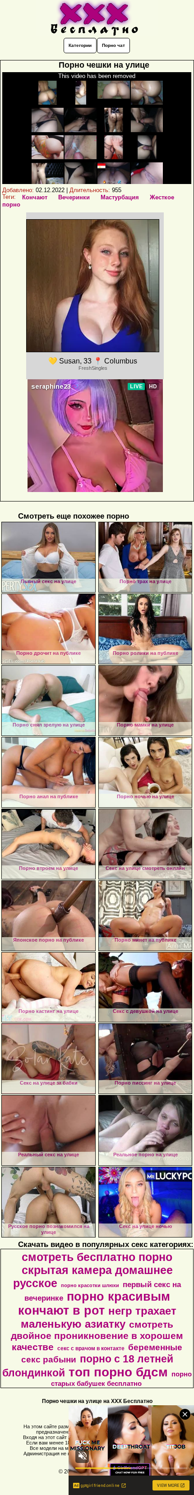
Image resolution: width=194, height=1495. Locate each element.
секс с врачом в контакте (91, 1348)
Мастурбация (120, 197)
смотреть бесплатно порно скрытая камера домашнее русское (93, 1270)
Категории (80, 45)
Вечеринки (74, 197)
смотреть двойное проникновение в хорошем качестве (97, 1335)
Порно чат (113, 45)
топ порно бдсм (118, 1372)
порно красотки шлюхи (90, 1285)
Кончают (34, 197)
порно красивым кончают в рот (94, 1303)
